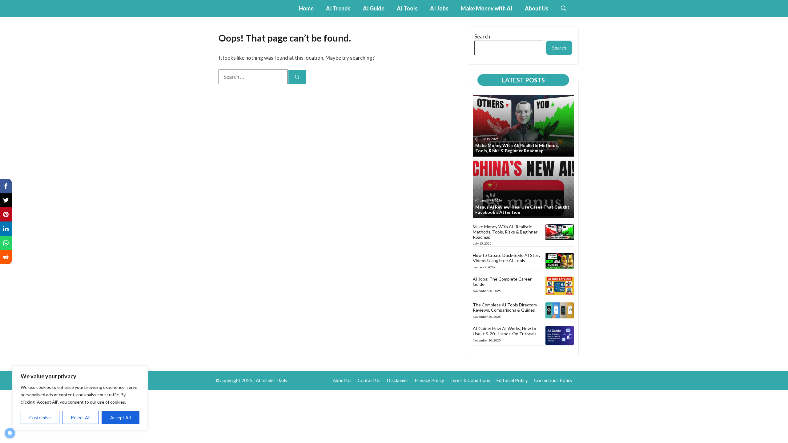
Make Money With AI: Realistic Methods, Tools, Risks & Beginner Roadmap (517, 148)
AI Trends (338, 8)
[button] (564, 8)
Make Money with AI (487, 8)
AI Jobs (439, 8)
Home (306, 8)
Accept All (120, 417)
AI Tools (407, 8)
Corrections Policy (553, 380)
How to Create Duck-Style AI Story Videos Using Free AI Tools (507, 258)
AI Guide (373, 8)
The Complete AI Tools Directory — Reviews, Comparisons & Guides (507, 307)
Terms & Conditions (470, 380)
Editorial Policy (512, 380)
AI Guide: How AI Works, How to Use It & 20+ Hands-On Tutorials (505, 331)
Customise (40, 417)
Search (482, 36)
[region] (80, 398)
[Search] (297, 77)
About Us (537, 8)
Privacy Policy (429, 380)
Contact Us (369, 380)
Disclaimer (397, 380)
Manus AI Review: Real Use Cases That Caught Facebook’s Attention (522, 209)
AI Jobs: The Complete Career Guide (502, 281)
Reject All (80, 417)
